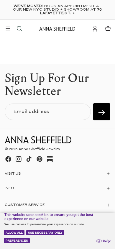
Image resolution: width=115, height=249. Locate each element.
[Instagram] (18, 159)
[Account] (94, 28)
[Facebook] (8, 159)
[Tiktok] (28, 159)
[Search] (19, 28)
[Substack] (49, 159)
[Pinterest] (39, 159)
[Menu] (8, 29)
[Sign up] (101, 111)
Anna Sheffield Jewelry (39, 149)
